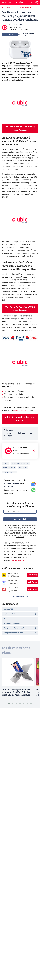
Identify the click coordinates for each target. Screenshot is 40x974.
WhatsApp (8, 487)
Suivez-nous (10, 34)
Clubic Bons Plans (17, 25)
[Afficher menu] (3, 2)
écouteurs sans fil (20, 410)
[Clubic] (20, 3)
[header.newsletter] (10, 2)
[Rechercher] (6, 2)
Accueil (5, 8)
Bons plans (13, 8)
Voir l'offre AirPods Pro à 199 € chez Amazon (20, 128)
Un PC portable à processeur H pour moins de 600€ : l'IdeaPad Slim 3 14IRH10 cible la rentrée (16, 692)
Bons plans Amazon (28, 8)
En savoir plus (18, 560)
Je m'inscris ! (20, 519)
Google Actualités (11, 483)
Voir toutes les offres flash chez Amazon (20, 419)
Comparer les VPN (20, 596)
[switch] (32, 2)
